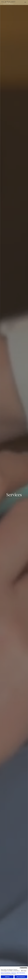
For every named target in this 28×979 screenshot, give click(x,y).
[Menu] (25, 2)
